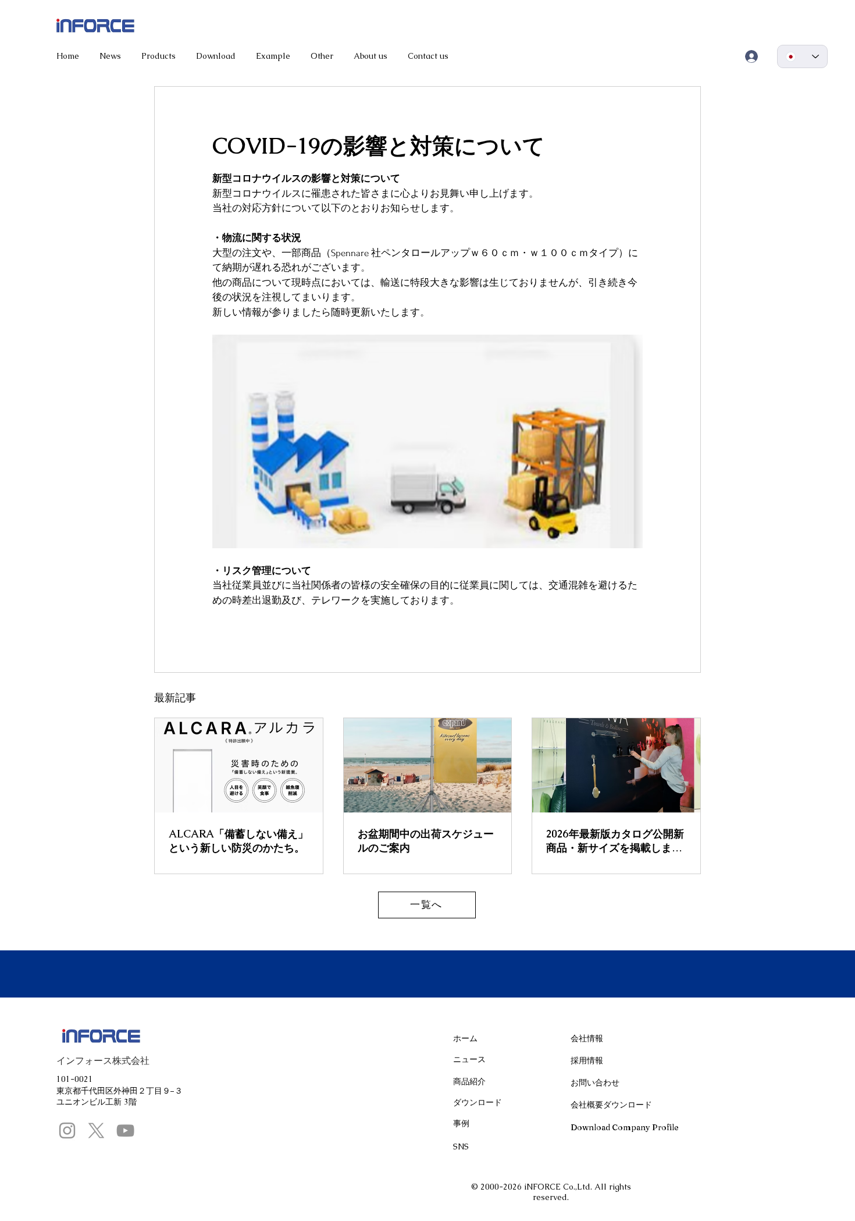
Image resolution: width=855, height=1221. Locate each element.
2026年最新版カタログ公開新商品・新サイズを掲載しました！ (615, 841)
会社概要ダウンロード (611, 1104)
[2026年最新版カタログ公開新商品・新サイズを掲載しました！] (616, 765)
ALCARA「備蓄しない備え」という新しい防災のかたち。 (238, 840)
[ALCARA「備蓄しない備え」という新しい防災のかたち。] (239, 765)
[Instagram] (67, 1130)
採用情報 (587, 1060)
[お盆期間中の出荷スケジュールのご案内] (428, 765)
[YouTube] (125, 1130)
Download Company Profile (625, 1127)
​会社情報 (587, 1038)
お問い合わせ (595, 1082)
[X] (96, 1130)
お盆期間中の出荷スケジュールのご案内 (426, 840)
